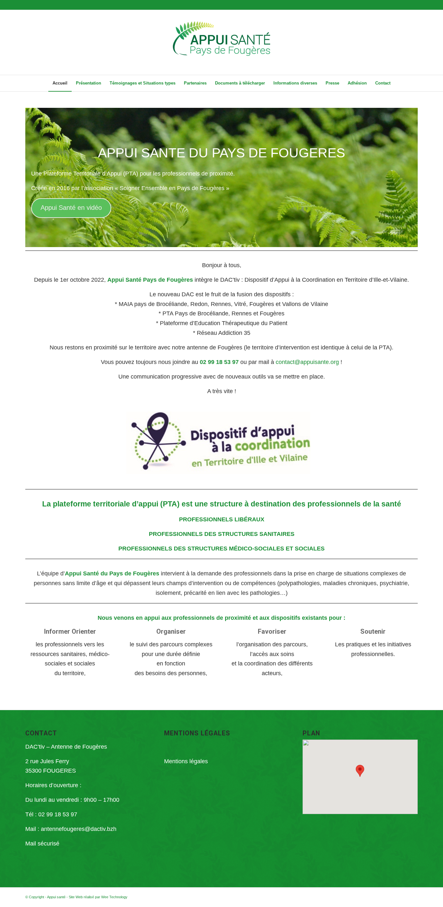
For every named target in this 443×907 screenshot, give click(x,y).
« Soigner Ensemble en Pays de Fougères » (172, 188)
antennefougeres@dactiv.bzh (78, 829)
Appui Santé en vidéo (71, 207)
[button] (360, 771)
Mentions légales (186, 761)
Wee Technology (114, 897)
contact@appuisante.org (307, 362)
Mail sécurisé (42, 843)
